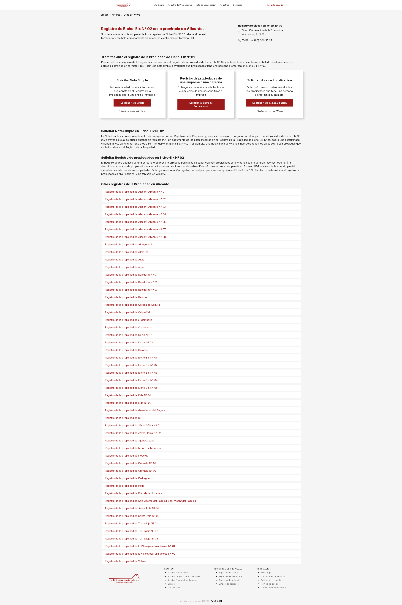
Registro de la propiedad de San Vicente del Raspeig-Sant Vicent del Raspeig (150, 500)
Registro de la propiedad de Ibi (123, 417)
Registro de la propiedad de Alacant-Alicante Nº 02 (135, 199)
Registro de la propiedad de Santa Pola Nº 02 (132, 515)
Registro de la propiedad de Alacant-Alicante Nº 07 (135, 229)
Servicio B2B (174, 587)
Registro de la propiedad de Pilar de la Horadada (134, 493)
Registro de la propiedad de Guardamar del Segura (135, 410)
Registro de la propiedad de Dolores (126, 350)
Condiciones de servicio (273, 576)
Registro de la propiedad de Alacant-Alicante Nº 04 (135, 214)
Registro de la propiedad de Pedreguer (128, 478)
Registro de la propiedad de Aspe (124, 267)
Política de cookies (270, 584)
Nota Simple (158, 5)
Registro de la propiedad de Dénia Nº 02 (129, 342)
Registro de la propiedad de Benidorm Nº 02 (131, 282)
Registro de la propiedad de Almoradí (127, 252)
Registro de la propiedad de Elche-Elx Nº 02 (131, 365)
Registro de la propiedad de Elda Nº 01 (128, 395)
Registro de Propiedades (180, 5)
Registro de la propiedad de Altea (124, 259)
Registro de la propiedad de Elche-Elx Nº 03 (131, 372)
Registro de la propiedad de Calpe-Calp (128, 312)
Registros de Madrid (228, 572)
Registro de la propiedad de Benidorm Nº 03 (131, 289)
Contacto (237, 5)
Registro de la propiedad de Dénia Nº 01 (128, 335)
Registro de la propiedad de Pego (124, 485)
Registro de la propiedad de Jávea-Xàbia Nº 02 (133, 433)
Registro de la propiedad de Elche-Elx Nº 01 (131, 357)
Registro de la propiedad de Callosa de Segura (132, 304)
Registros (224, 5)
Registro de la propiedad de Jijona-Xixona (129, 440)
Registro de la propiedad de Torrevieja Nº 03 (131, 538)
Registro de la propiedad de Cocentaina (128, 327)
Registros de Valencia (229, 580)
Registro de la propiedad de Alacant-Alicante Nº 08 (135, 236)
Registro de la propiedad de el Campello (128, 319)
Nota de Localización (206, 5)
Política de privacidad (271, 580)
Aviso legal (266, 572)
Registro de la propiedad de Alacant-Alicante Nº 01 (135, 191)
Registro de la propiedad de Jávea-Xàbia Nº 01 (132, 425)
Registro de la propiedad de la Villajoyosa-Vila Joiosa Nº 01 (140, 546)
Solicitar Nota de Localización (269, 102)
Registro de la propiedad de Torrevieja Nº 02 (131, 531)
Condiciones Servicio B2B (274, 587)
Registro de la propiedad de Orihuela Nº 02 (130, 470)
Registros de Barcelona (230, 576)
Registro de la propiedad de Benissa (126, 297)
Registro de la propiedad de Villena (125, 561)
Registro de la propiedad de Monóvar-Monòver (133, 448)
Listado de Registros (229, 584)
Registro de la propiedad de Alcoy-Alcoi (128, 244)
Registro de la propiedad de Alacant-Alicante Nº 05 (135, 221)
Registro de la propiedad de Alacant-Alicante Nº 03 (135, 206)
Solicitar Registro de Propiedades (201, 104)
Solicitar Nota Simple (132, 102)
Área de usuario (275, 5)
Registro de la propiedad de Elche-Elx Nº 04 (131, 380)
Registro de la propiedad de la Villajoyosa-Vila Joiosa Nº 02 (140, 553)
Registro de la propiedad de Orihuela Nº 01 (130, 463)
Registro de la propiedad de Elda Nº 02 (128, 402)
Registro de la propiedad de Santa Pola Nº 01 (132, 508)
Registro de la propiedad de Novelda (126, 455)
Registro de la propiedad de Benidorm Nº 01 (131, 274)
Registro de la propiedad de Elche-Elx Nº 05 (131, 387)
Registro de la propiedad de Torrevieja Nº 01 (131, 523)
